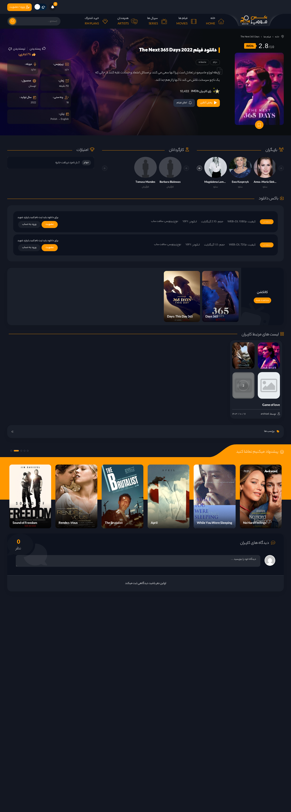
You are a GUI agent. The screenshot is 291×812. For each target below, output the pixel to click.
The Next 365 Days (250, 37)
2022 (33, 103)
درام (215, 62)
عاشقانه (202, 62)
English (65, 119)
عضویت (50, 224)
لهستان (32, 86)
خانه (277, 37)
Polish (53, 119)
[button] (199, 168)
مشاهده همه (262, 300)
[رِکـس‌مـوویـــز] (254, 20)
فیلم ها (267, 37)
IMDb (250, 46)
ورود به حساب (29, 224)
